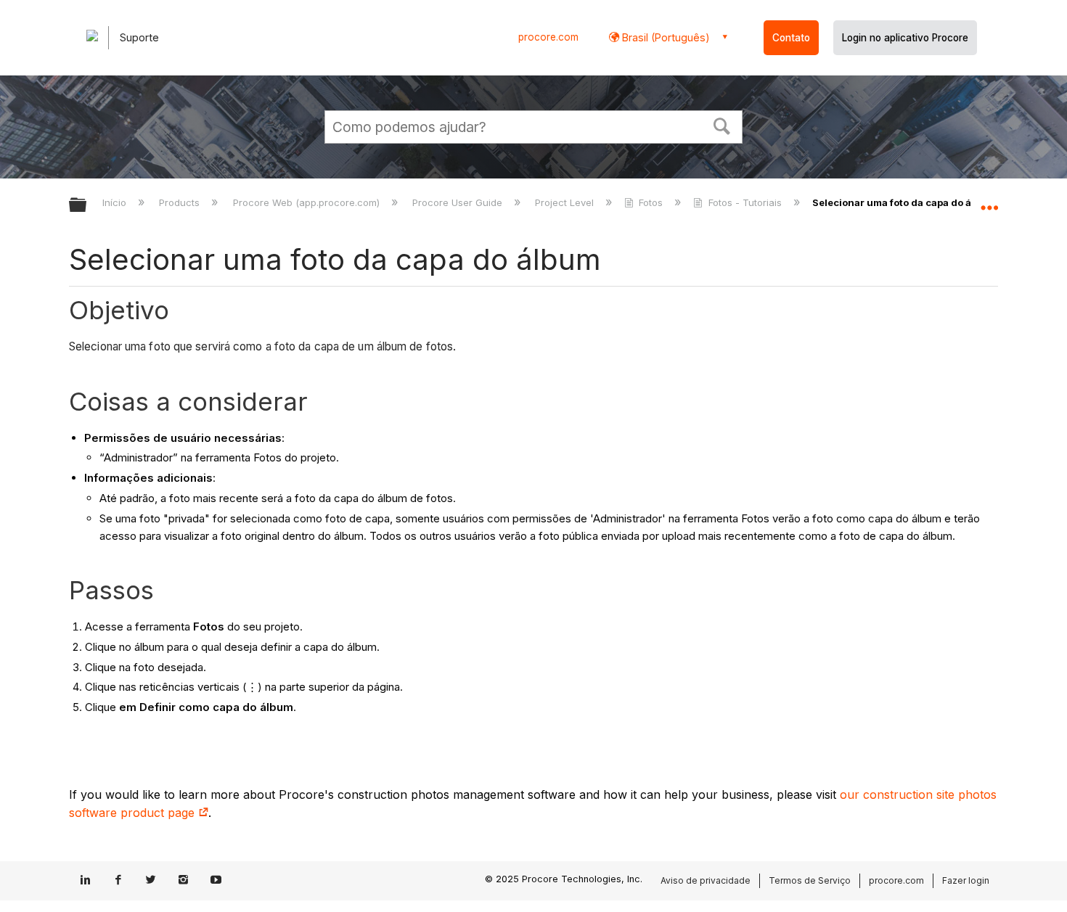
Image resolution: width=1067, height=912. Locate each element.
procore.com (548, 37)
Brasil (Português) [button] (664, 37)
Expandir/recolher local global (989, 201)
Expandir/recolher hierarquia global (87, 205)
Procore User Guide (458, 202)
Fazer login (965, 880)
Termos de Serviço (810, 880)
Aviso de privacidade (706, 880)
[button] (722, 124)
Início (115, 202)
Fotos (651, 202)
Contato (791, 38)
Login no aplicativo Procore (905, 38)
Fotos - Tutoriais (745, 202)
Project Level (566, 202)
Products (181, 202)
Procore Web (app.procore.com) (307, 202)
